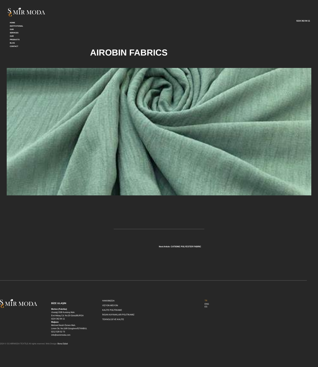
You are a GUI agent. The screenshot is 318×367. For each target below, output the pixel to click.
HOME (12, 23)
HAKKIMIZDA (108, 301)
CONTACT (14, 46)
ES (206, 307)
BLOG (12, 43)
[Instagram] (306, 301)
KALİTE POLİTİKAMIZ (112, 310)
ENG (207, 304)
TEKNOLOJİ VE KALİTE (113, 319)
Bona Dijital (63, 344)
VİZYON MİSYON (110, 305)
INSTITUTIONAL (16, 26)
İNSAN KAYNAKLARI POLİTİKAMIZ (118, 315)
